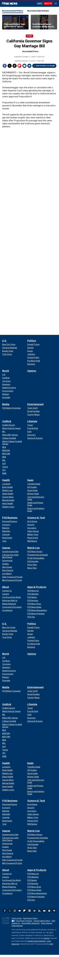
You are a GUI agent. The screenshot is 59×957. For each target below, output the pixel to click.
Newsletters (44, 911)
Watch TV (48, 3)
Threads (14, 66)
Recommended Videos (12, 11)
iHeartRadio (54, 911)
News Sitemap (46, 923)
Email (29, 66)
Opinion (31, 370)
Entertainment (35, 404)
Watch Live (33, 547)
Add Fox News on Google (45, 66)
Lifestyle (32, 421)
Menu (55, 3)
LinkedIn (29, 911)
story (29, 36)
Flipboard (19, 66)
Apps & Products (36, 587)
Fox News (9, 3)
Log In (39, 3)
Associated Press (30, 51)
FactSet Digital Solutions (36, 941)
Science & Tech (36, 517)
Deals (30, 480)
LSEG (51, 944)
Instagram (15, 911)
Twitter (10, 66)
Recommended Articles (38, 11)
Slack (34, 911)
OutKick (6, 421)
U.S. (4, 340)
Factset (46, 938)
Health (6, 480)
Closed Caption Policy (42, 921)
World (5, 370)
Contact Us (16, 923)
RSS (39, 911)
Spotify (49, 911)
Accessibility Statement (31, 923)
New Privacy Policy (30, 918)
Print (24, 66)
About (5, 587)
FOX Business (9, 517)
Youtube (20, 911)
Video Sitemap (17, 926)
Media (5, 404)
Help (53, 921)
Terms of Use (17, 918)
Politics (31, 340)
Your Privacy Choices (24, 921)
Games (6, 547)
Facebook (5, 66)
